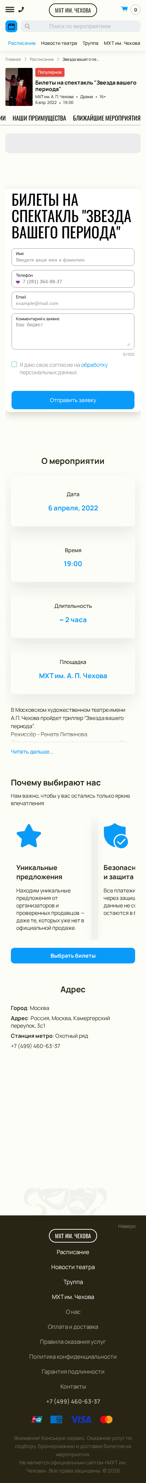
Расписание (22, 43)
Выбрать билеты (73, 955)
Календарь (11, 26)
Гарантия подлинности (73, 1371)
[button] (18, 281)
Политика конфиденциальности (73, 1356)
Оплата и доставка (73, 1327)
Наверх (127, 1226)
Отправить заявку (73, 400)
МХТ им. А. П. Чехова (54, 97)
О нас (73, 1312)
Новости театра (59, 43)
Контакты (73, 1386)
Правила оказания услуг (73, 1341)
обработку (94, 364)
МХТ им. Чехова (73, 10)
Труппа (90, 43)
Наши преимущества (39, 118)
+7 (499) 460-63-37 (35, 1046)
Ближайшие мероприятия (107, 118)
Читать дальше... (32, 751)
